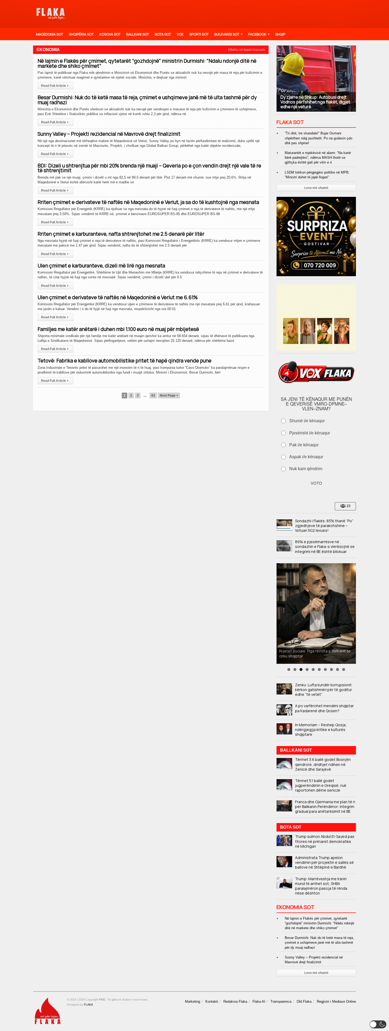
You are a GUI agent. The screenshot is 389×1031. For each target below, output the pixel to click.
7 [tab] (325, 669)
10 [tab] (343, 669)
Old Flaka (304, 1001)
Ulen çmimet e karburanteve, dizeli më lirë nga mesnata (101, 265)
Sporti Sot (199, 34)
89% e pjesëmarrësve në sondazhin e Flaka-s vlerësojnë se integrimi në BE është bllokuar (325, 546)
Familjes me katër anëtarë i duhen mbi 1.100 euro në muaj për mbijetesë (118, 329)
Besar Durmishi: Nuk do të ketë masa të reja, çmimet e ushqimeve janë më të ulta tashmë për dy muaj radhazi (147, 100)
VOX (180, 34)
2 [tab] (294, 669)
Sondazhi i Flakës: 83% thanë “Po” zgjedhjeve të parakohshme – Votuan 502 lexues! (324, 525)
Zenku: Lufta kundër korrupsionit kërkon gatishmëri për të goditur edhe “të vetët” (323, 689)
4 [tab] (307, 669)
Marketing (192, 1001)
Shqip (280, 34)
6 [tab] (319, 669)
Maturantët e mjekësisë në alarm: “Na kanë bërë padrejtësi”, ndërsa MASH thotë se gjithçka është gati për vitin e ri (318, 157)
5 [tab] (313, 669)
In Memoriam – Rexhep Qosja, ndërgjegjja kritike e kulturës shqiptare (321, 729)
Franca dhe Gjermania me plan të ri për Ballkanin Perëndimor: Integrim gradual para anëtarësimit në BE (325, 806)
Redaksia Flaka (235, 1001)
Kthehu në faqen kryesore (246, 50)
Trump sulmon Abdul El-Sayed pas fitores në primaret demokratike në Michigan (324, 841)
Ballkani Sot (137, 34)
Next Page (169, 395)
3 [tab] (301, 669)
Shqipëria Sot (81, 34)
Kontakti (211, 1001)
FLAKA (88, 1004)
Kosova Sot (109, 34)
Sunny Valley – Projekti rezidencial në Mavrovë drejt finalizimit (109, 133)
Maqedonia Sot (49, 34)
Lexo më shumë (316, 188)
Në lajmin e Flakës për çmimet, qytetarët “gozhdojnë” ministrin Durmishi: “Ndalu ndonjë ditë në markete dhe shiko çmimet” (147, 63)
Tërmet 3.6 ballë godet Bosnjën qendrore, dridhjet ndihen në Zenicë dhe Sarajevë (323, 764)
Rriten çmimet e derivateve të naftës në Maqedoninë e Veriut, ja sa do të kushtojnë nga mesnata (148, 202)
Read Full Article (55, 86)
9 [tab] (337, 669)
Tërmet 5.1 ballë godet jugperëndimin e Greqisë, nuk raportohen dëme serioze (320, 785)
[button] (378, 1024)
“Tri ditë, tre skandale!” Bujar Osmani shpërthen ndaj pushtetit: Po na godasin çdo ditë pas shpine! (318, 138)
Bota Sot (163, 34)
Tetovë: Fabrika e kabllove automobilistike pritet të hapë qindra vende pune (124, 360)
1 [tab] (288, 669)
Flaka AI (258, 1001)
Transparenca (280, 1001)
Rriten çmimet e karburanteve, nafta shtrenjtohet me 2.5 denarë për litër (121, 233)
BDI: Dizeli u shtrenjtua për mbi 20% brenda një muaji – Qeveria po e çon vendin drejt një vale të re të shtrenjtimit (149, 168)
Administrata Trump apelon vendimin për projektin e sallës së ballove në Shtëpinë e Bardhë (324, 862)
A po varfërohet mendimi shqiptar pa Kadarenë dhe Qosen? (324, 708)
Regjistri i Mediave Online (336, 1001)
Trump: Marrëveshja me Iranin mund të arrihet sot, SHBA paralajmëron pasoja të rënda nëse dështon (321, 886)
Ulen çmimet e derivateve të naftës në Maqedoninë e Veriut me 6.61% (118, 297)
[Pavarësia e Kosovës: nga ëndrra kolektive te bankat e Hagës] (316, 613)
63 (153, 395)
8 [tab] (331, 669)
